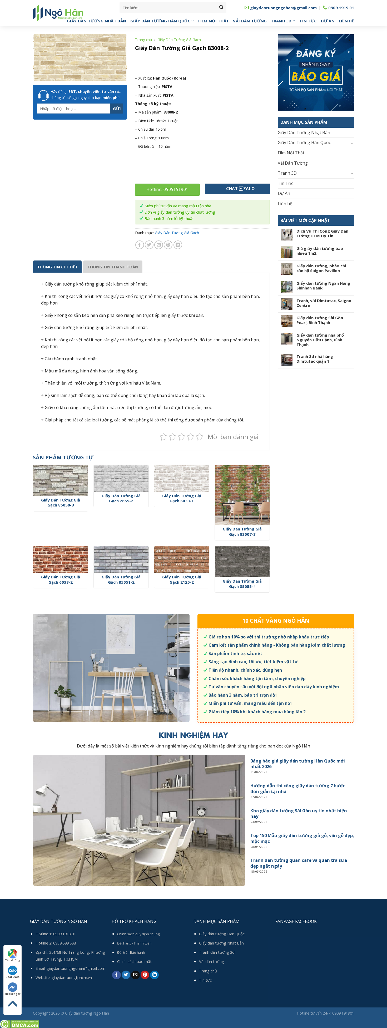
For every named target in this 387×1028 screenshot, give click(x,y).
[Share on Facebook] (139, 244)
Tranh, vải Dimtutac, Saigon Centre (323, 303)
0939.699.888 (64, 943)
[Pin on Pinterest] (168, 244)
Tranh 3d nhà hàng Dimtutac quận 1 (314, 358)
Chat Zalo (12, 977)
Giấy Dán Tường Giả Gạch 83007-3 (242, 532)
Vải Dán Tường (250, 20)
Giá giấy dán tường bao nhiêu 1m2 (319, 250)
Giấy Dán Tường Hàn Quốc (160, 20)
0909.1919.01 (64, 933)
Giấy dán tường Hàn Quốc (222, 933)
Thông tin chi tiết (57, 266)
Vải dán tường (211, 961)
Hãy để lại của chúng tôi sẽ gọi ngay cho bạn (86, 94)
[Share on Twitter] (149, 244)
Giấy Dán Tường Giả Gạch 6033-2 (60, 579)
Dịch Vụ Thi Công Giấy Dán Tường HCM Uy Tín (322, 233)
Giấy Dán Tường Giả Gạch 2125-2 (181, 579)
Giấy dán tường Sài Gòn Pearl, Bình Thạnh (319, 320)
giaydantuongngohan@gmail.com (76, 968)
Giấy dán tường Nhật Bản (221, 943)
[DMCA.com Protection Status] (19, 1023)
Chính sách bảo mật (134, 961)
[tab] (57, 266)
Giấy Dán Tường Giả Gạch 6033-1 (181, 498)
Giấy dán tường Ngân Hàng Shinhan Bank (323, 285)
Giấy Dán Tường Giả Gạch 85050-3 (60, 503)
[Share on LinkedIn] (177, 244)
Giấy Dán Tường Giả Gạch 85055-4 (242, 584)
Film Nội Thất (213, 20)
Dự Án (328, 20)
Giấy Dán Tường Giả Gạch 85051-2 (121, 579)
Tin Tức (308, 20)
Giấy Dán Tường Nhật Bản (96, 20)
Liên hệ (346, 20)
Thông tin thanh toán (112, 266)
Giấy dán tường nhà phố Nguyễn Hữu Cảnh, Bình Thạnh (320, 340)
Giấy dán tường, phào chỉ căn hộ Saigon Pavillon (321, 268)
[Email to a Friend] (158, 244)
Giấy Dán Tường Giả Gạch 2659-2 (121, 498)
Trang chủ (143, 39)
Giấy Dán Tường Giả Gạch (179, 39)
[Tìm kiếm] (221, 7)
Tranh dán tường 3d (217, 952)
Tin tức (205, 980)
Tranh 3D (281, 20)
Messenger (12, 994)
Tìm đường (12, 960)
